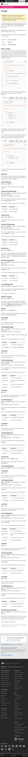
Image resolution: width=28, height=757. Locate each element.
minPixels (7, 522)
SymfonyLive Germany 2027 (7, 7)
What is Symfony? (5, 670)
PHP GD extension (12, 305)
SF (2, 1)
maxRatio (3, 408)
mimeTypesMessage (19, 24)
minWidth (3, 595)
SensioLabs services (18, 723)
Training (3, 701)
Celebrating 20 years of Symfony (12, 663)
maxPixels (6, 369)
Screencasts (3, 708)
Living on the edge (18, 708)
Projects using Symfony (19, 678)
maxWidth (3, 442)
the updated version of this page (12, 18)
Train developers (18, 725)
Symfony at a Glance (5, 674)
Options (4, 174)
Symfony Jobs (17, 682)
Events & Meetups (18, 676)
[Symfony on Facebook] (20, 746)
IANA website (4, 463)
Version (25, 755)
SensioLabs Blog (18, 718)
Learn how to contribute (6, 655)
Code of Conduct (18, 686)
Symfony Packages (5, 676)
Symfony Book (4, 693)
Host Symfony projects (19, 733)
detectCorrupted (17, 289)
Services (16, 722)
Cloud (15, 701)
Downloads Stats (18, 688)
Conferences (17, 705)
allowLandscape (7, 200)
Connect (22, 1)
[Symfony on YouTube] (24, 746)
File (21, 23)
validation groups (13, 314)
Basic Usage (5, 49)
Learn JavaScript (4, 714)
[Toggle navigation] (25, 4)
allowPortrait (7, 233)
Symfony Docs (4, 691)
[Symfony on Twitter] (9, 746)
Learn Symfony (4, 689)
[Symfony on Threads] (6, 749)
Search (14, 755)
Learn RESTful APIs (5, 718)
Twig (15, 716)
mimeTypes (10, 24)
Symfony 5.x (4, 16)
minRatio (5, 562)
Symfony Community (18, 672)
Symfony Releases (5, 678)
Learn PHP (3, 712)
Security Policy (4, 680)
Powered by (17, 736)
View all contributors (5, 644)
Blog (15, 693)
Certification (3, 705)
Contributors (17, 680)
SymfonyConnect (18, 674)
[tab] (4, 98)
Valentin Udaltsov (14, 637)
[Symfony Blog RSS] (13, 749)
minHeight (3, 489)
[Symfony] (12, 4)
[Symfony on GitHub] (2, 746)
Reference (3, 695)
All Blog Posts (17, 695)
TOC (3, 755)
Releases (16, 710)
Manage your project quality (20, 727)
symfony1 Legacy (4, 686)
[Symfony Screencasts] (9, 749)
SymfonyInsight (10, 1)
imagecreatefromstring (14, 304)
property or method (12, 39)
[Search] (26, 1)
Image (10, 42)
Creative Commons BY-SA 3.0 (7, 626)
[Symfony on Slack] (6, 746)
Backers (16, 684)
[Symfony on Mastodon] (13, 746)
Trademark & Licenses (6, 684)
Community (17, 670)
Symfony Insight (18, 714)
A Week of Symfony (18, 697)
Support (16, 690)
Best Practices (4, 699)
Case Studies (17, 699)
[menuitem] (7, 672)
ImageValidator (12, 44)
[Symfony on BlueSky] (2, 749)
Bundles (3, 697)
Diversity (16, 706)
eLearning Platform (5, 703)
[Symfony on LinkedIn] (17, 746)
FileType (16, 52)
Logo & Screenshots (5, 682)
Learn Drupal (4, 716)
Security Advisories (18, 712)
